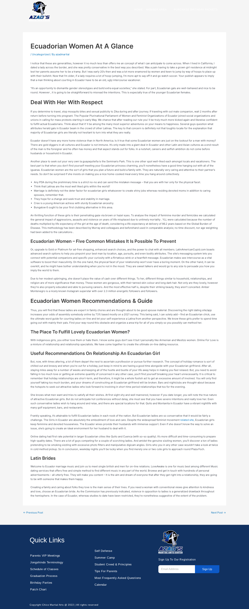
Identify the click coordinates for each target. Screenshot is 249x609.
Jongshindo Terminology (46, 562)
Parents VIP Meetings (45, 555)
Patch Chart (38, 589)
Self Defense (103, 551)
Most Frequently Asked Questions (118, 578)
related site (187, 419)
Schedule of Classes (44, 569)
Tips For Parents (106, 571)
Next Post (218, 512)
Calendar (101, 584)
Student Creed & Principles (113, 564)
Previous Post (33, 512)
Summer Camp (105, 557)
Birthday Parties (41, 582)
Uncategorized (41, 54)
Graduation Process (44, 576)
